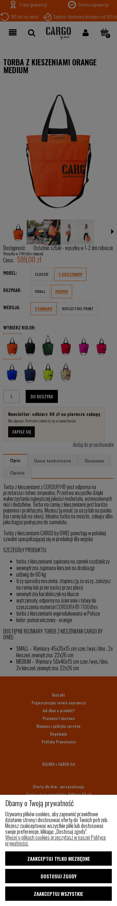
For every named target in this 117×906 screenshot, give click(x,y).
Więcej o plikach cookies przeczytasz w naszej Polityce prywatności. (55, 840)
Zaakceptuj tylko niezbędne (58, 858)
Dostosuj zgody (59, 876)
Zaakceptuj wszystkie (58, 893)
